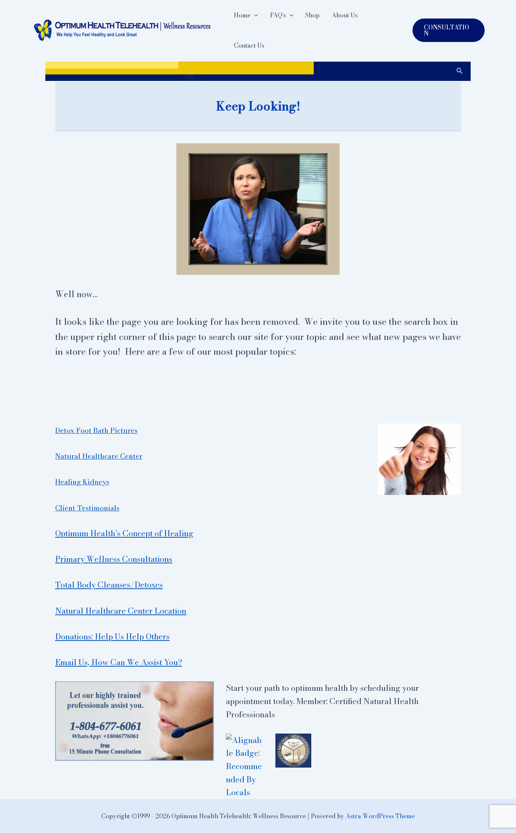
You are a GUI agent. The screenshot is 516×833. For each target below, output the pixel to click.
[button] (254, 15)
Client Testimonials (87, 508)
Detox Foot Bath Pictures (96, 430)
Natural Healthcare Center (98, 456)
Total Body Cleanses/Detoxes (109, 585)
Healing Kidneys (82, 481)
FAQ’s (278, 15)
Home (242, 15)
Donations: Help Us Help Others (112, 636)
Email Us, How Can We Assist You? (118, 662)
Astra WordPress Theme (380, 816)
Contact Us (249, 45)
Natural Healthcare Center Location (120, 611)
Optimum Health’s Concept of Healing (124, 533)
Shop (312, 15)
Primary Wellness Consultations (113, 559)
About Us (345, 15)
